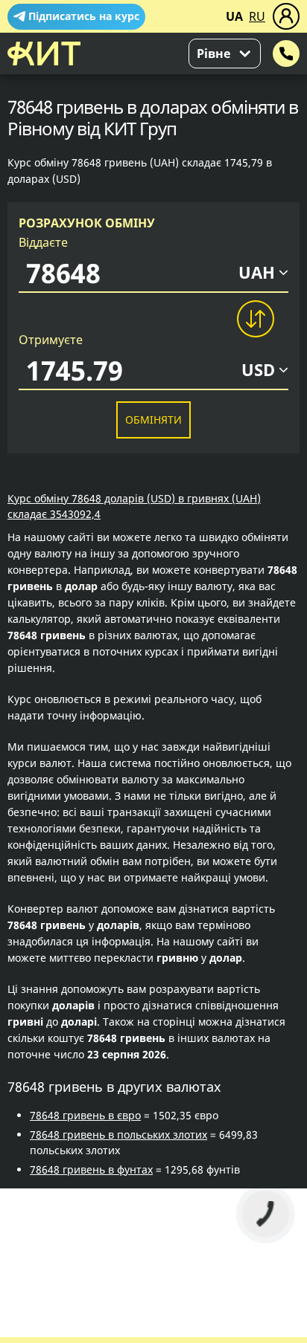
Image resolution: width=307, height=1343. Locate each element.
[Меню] (286, 16)
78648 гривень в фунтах (91, 1169)
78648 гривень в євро (85, 1115)
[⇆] (254, 318)
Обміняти (153, 419)
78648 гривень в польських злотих (118, 1134)
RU (257, 16)
